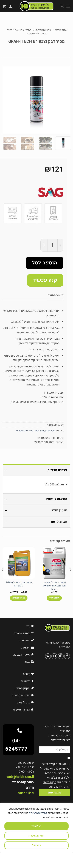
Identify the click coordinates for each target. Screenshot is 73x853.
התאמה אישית (36, 836)
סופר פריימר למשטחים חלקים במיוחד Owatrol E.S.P (54, 586)
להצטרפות (54, 793)
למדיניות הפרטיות (38, 813)
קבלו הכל (36, 826)
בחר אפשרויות (19, 598)
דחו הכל (36, 845)
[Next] (6, 100)
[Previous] (64, 100)
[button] (68, 6)
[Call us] (48, 656)
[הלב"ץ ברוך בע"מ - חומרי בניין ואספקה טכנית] (36, 6)
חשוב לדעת (59, 522)
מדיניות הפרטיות (59, 787)
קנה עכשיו (45, 280)
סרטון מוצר (59, 510)
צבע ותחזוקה (43, 30)
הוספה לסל (44, 263)
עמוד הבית (61, 30)
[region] (36, 828)
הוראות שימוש (56, 499)
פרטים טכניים (57, 470)
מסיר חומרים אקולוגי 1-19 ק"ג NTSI (19, 584)
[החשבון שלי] (10, 6)
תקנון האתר (49, 782)
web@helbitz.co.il (20, 776)
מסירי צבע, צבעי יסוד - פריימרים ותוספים (26, 32)
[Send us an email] (54, 656)
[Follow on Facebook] (67, 656)
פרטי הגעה (26, 793)
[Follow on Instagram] (61, 656)
